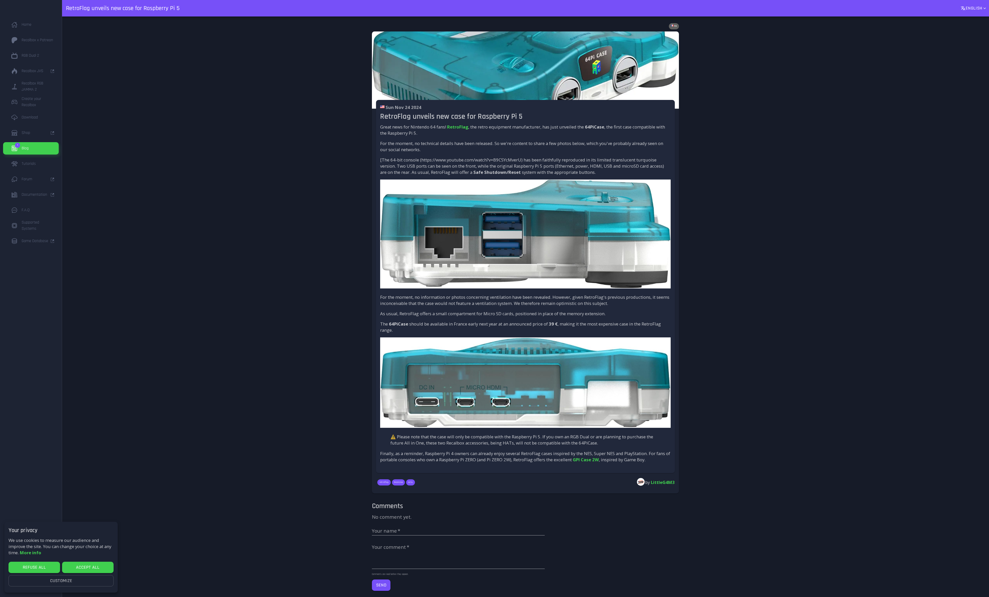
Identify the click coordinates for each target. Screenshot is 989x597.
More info (30, 553)
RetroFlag (457, 127)
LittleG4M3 (663, 482)
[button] (31, 25)
